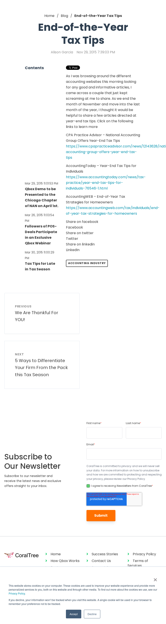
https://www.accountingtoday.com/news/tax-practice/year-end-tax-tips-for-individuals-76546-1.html (106, 183)
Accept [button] (74, 614)
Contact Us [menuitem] (101, 560)
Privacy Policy (17, 593)
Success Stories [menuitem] (105, 554)
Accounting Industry (87, 263)
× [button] (155, 578)
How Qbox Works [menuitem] (65, 560)
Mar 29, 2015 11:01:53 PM (41, 183)
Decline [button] (92, 614)
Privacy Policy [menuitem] (144, 554)
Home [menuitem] (56, 554)
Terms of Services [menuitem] (138, 563)
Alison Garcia (62, 52)
